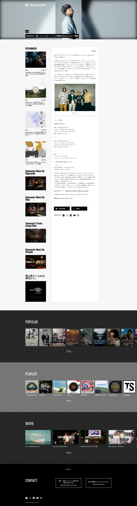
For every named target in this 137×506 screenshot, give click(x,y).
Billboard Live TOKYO (71, 191)
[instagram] (78, 216)
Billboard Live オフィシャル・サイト (64, 198)
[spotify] (63, 216)
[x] (67, 216)
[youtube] (74, 216)
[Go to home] (35, 5)
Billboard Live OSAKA (83, 191)
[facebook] (71, 216)
